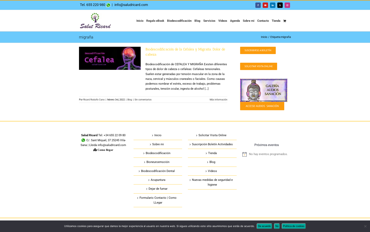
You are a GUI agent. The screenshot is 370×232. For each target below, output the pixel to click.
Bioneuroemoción (157, 162)
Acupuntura (158, 180)
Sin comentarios (143, 99)
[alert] (266, 154)
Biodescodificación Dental (158, 171)
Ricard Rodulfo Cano (94, 99)
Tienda (212, 153)
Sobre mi (158, 144)
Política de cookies (293, 226)
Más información (218, 99)
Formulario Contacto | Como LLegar (158, 200)
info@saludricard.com (131, 5)
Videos (212, 171)
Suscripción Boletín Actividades (212, 144)
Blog (129, 99)
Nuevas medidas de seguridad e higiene (212, 182)
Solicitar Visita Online (212, 135)
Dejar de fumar (158, 188)
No (276, 226)
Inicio (157, 135)
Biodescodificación (158, 153)
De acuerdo (264, 226)
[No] (365, 226)
